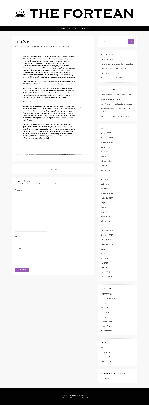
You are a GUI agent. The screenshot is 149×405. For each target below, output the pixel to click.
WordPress (87, 398)
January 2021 (106, 175)
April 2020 (105, 184)
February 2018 (106, 277)
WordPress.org (107, 361)
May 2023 (104, 156)
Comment (19, 190)
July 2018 (104, 254)
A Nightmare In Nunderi (115, 99)
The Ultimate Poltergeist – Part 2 (113, 68)
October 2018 (106, 240)
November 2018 (107, 235)
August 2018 (105, 249)
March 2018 (105, 272)
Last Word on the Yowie (120, 116)
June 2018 (104, 258)
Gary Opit (104, 116)
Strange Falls (105, 317)
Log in (103, 347)
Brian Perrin (105, 95)
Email (17, 236)
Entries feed (105, 352)
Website (18, 248)
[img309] (53, 102)
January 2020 (106, 189)
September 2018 (107, 244)
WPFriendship (73, 398)
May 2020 (104, 179)
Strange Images (107, 321)
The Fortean (81, 395)
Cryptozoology (106, 294)
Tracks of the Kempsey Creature (45, 46)
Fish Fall (104, 303)
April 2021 (105, 165)
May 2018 (104, 263)
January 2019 (106, 226)
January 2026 (106, 133)
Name (17, 225)
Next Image (53, 169)
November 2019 (107, 193)
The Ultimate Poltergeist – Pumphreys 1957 (117, 64)
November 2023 (107, 142)
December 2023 (107, 138)
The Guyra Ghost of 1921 (122, 95)
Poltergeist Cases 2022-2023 (112, 78)
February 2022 (106, 161)
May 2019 (104, 207)
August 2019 (105, 203)
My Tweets (105, 378)
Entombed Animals (108, 298)
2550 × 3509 (65, 46)
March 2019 (105, 217)
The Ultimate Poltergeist (110, 73)
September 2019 (107, 198)
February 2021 (106, 170)
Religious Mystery (107, 312)
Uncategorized (106, 331)
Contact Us (84, 28)
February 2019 (106, 221)
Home (63, 28)
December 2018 (107, 230)
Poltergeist (105, 307)
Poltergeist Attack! (108, 59)
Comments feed (107, 357)
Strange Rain (105, 326)
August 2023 (105, 147)
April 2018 (105, 267)
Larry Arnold (105, 104)
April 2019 (105, 212)
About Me (73, 28)
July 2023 (104, 152)
